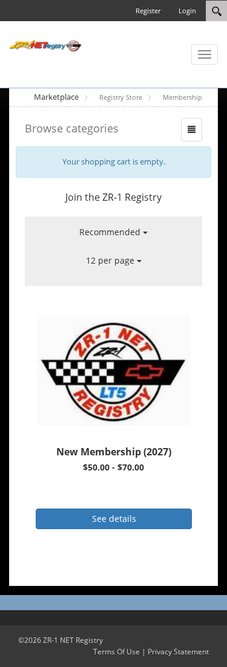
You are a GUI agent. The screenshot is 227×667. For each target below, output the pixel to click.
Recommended (111, 232)
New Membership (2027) (113, 451)
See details (114, 518)
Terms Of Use (116, 651)
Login (187, 10)
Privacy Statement (178, 651)
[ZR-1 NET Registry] (45, 44)
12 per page (111, 260)
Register (148, 10)
